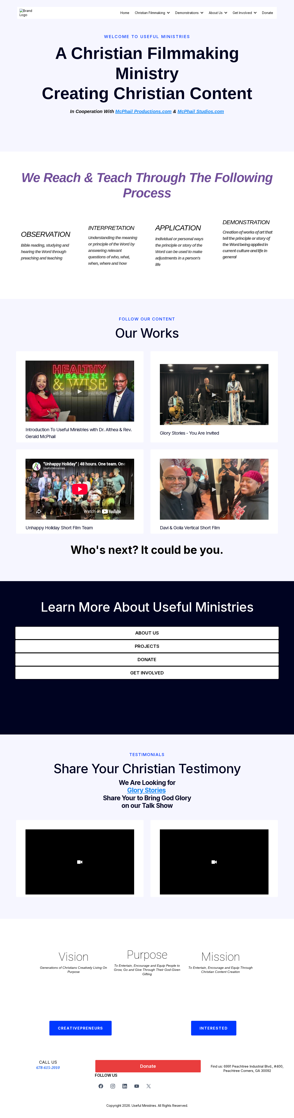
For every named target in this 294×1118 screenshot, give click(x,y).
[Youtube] (137, 1086)
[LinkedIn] (125, 1086)
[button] (201, 13)
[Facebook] (101, 1086)
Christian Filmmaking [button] (150, 13)
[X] (149, 1086)
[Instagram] (113, 1086)
